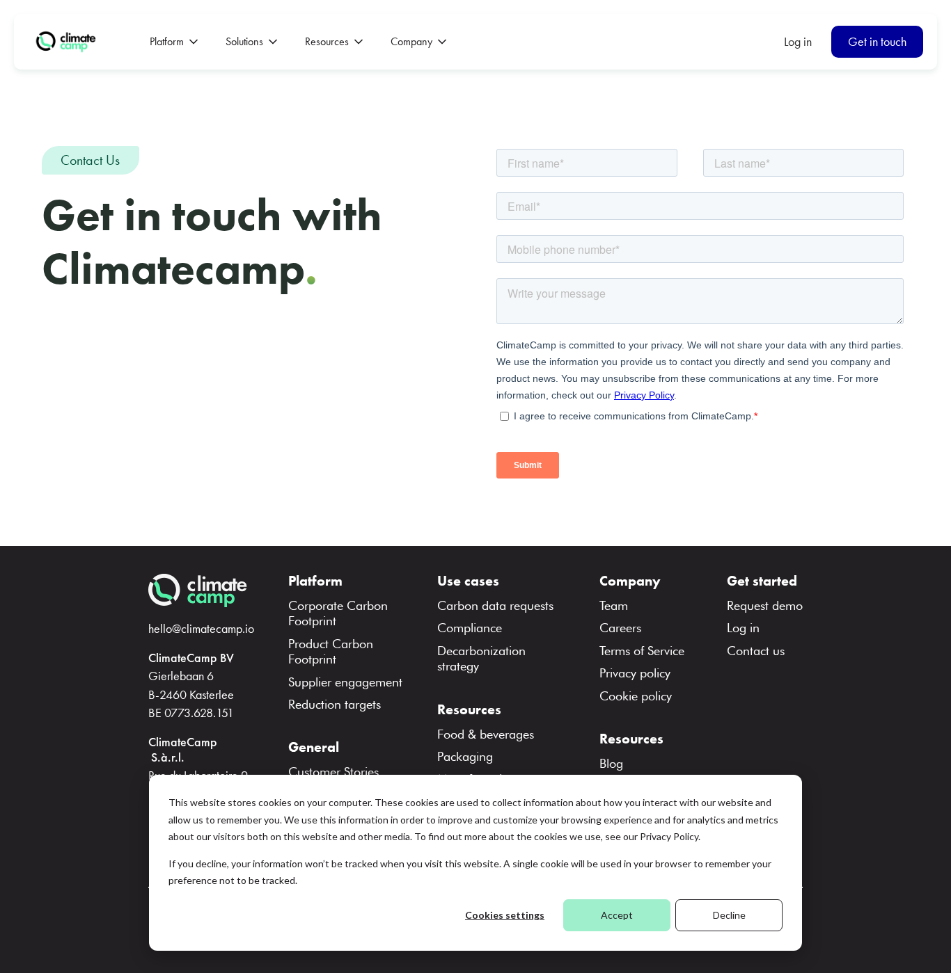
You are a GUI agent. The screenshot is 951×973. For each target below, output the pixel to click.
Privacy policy (634, 673)
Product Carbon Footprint (330, 651)
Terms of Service (641, 650)
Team (613, 605)
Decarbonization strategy (481, 658)
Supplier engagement (345, 682)
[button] (174, 42)
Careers (620, 627)
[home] (68, 41)
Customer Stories (333, 771)
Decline (729, 915)
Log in (798, 41)
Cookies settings (504, 915)
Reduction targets (334, 704)
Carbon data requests (495, 605)
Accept (617, 915)
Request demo (765, 605)
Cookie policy (635, 696)
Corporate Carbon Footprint (338, 613)
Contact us (756, 650)
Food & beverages (485, 734)
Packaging (465, 756)
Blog (611, 763)
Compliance (469, 627)
